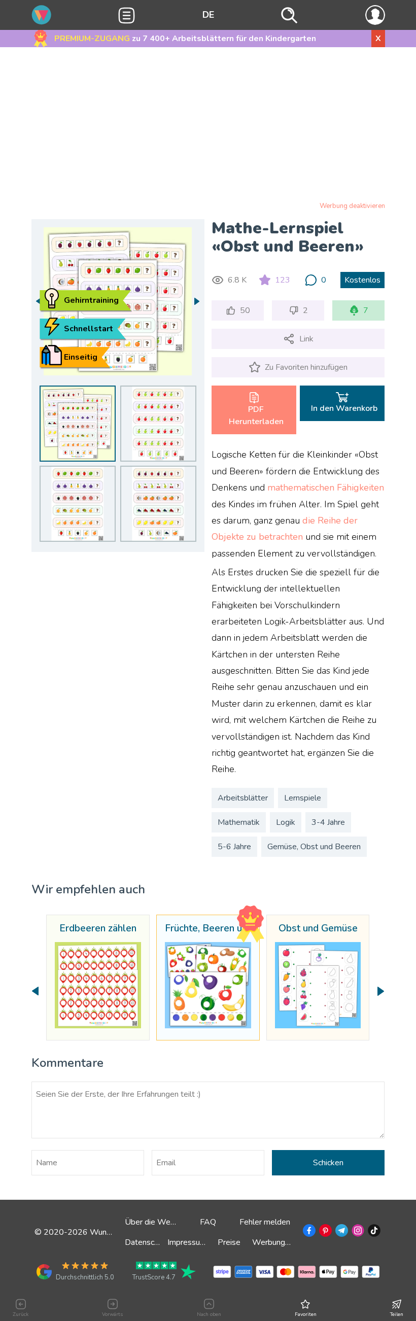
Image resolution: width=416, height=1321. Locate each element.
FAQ (208, 1222)
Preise (229, 1242)
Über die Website (156, 1222)
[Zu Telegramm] (340, 1232)
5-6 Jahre (234, 846)
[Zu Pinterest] (324, 1232)
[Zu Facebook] (308, 1232)
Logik (285, 822)
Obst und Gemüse (318, 928)
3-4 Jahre (328, 822)
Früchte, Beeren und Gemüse (208, 928)
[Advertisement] (208, 126)
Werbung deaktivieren (352, 206)
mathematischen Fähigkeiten (325, 487)
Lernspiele (302, 798)
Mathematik (239, 822)
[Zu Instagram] (357, 1232)
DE (208, 15)
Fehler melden (264, 1222)
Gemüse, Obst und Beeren (314, 846)
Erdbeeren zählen (97, 928)
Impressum (186, 1242)
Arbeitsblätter (243, 798)
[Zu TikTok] (373, 1232)
